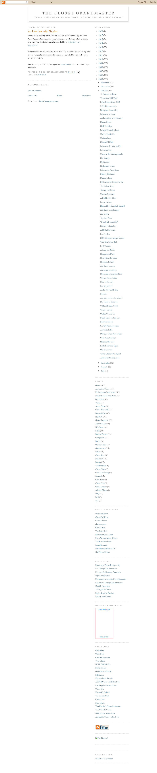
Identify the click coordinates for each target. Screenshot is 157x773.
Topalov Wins (106, 217)
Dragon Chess (106, 177)
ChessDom (99, 650)
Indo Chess (100, 702)
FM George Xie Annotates (106, 568)
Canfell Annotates (102, 586)
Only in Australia (107, 133)
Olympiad (99, 399)
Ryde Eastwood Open (109, 345)
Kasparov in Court (107, 114)
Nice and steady (106, 281)
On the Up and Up (107, 313)
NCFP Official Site (103, 664)
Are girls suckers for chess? (111, 297)
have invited (66, 64)
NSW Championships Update (112, 237)
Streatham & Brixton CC (105, 548)
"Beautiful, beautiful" (109, 221)
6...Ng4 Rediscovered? (109, 325)
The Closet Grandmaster (78, 13)
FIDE (97, 430)
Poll (97, 497)
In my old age (106, 201)
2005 (101, 79)
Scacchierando (101, 545)
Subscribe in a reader (104, 758)
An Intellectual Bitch (109, 289)
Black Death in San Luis (110, 317)
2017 (101, 35)
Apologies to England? (109, 357)
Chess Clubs (100, 469)
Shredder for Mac (107, 341)
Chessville (99, 688)
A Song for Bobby (107, 249)
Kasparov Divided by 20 (110, 145)
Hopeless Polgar (107, 261)
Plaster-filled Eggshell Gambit (112, 205)
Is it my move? (106, 285)
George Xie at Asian (108, 277)
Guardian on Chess (103, 671)
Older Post (86, 95)
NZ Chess (99, 427)
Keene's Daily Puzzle (104, 678)
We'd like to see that (108, 241)
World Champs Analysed (110, 353)
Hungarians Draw (107, 253)
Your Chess (100, 660)
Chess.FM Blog (101, 517)
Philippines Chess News (105, 392)
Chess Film (100, 483)
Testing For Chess (107, 189)
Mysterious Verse (102, 575)
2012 (101, 51)
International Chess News (105, 395)
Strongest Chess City (109, 110)
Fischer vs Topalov (108, 225)
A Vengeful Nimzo (103, 589)
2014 (101, 43)
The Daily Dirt (101, 531)
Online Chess (100, 444)
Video (97, 402)
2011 (101, 55)
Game (97, 385)
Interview (41, 75)
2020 (101, 31)
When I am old (106, 309)
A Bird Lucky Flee (108, 197)
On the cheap (105, 137)
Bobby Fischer (101, 434)
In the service (105, 149)
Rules (97, 451)
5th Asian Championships (111, 273)
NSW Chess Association (105, 713)
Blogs (97, 441)
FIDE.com (99, 674)
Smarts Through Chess (109, 130)
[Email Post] (78, 72)
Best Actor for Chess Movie (111, 181)
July (103, 370)
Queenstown (100, 448)
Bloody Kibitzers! (107, 173)
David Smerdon (101, 513)
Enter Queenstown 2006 (110, 102)
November (105, 86)
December (105, 82)
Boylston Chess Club (104, 534)
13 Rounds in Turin (108, 94)
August (104, 366)
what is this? (104, 637)
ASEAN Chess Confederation (107, 681)
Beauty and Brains (103, 596)
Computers (99, 437)
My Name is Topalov (109, 301)
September (105, 362)
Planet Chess (100, 667)
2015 (101, 39)
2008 (101, 67)
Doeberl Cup (100, 413)
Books (98, 462)
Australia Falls (106, 329)
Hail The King (106, 126)
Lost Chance (105, 245)
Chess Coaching (102, 472)
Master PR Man (106, 141)
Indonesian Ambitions (109, 169)
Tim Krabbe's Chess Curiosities (108, 706)
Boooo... (103, 293)
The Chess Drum (102, 695)
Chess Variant (101, 486)
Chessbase (99, 479)
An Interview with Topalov (111, 118)
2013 (101, 47)
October (104, 90)
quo (97, 500)
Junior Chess (100, 423)
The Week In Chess (103, 709)
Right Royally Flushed (104, 593)
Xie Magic (104, 213)
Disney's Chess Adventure (111, 333)
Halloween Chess (107, 165)
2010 (101, 59)
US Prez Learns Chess (109, 305)
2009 (101, 63)
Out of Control (106, 349)
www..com (104, 610)
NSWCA (98, 416)
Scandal (98, 476)
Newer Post (32, 95)
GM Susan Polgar (102, 552)
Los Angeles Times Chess (106, 685)
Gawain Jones (101, 520)
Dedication (104, 161)
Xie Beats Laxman (107, 265)
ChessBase (99, 653)
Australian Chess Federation (107, 716)
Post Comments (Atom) (48, 101)
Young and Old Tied (108, 98)
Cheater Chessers (107, 193)
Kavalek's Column (103, 692)
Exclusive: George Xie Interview (108, 582)
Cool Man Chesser (108, 337)
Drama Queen (105, 122)
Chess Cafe (100, 699)
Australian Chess (102, 388)
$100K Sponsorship (108, 106)
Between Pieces (106, 321)
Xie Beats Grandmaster (109, 209)
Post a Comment (34, 90)
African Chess (101, 490)
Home (59, 95)
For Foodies (105, 233)
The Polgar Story (107, 185)
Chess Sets (99, 455)
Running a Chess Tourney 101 (108, 565)
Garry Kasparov (101, 420)
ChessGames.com (102, 657)
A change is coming (108, 269)
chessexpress (100, 524)
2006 (101, 75)
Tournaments (100, 465)
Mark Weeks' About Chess (106, 538)
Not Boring (105, 157)
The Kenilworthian (103, 541)
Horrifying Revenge (108, 257)
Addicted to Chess (107, 229)
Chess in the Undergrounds (111, 153)
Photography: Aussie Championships (110, 579)
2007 (101, 71)
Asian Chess (100, 406)
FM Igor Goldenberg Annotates (108, 572)
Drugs (97, 493)
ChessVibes (100, 527)
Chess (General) (101, 409)
